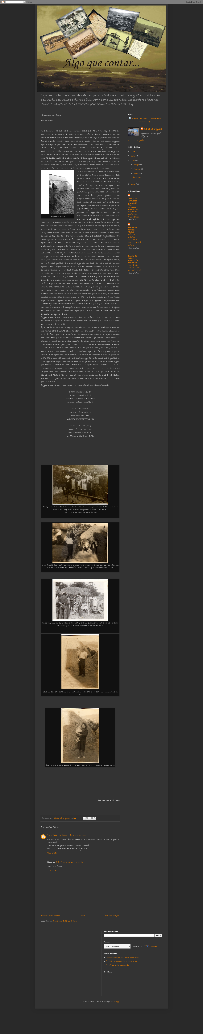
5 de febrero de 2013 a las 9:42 (70, 862)
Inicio (83, 915)
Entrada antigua (112, 915)
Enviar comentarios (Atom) (65, 921)
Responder (52, 853)
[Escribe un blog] (86, 818)
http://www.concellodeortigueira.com (121, 961)
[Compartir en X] (89, 818)
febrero (137, 169)
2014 (133, 156)
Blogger (117, 1001)
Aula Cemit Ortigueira (152, 129)
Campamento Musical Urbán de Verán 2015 (134, 267)
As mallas (137, 177)
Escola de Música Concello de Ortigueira (133, 259)
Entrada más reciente (51, 915)
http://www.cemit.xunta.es (117, 965)
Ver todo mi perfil (135, 140)
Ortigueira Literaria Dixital (132, 230)
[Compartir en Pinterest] (94, 818)
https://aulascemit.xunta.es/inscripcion (122, 957)
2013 (133, 160)
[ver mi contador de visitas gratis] (145, 118)
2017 (133, 151)
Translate (154, 946)
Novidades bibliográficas (133, 215)
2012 (133, 184)
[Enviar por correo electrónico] (84, 818)
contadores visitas (145, 122)
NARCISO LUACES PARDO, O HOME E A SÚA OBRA (134, 240)
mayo (136, 164)
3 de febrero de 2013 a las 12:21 (72, 835)
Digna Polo (52, 835)
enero (136, 173)
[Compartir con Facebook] (92, 818)
